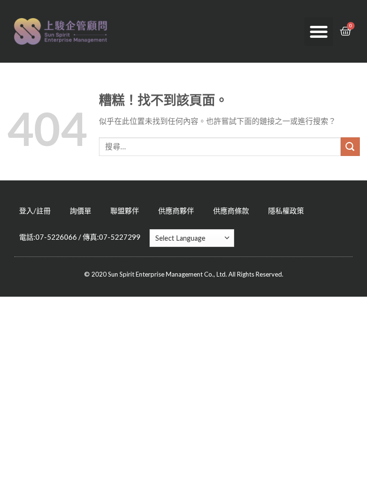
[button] (318, 31)
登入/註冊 (35, 210)
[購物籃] (345, 31)
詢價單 (80, 210)
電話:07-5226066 (48, 237)
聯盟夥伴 (124, 210)
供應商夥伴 (176, 210)
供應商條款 (231, 210)
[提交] (350, 146)
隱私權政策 (286, 210)
